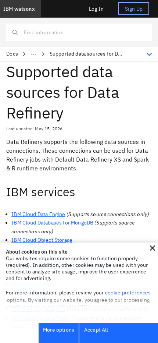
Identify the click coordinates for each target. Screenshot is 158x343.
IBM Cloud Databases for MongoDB (52, 222)
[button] (152, 248)
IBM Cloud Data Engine (38, 214)
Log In (96, 9)
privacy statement (114, 307)
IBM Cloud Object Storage (41, 240)
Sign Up (134, 9)
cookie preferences (128, 292)
